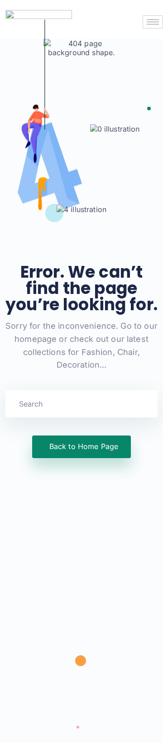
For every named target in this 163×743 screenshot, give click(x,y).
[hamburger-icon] (153, 21)
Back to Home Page (84, 446)
